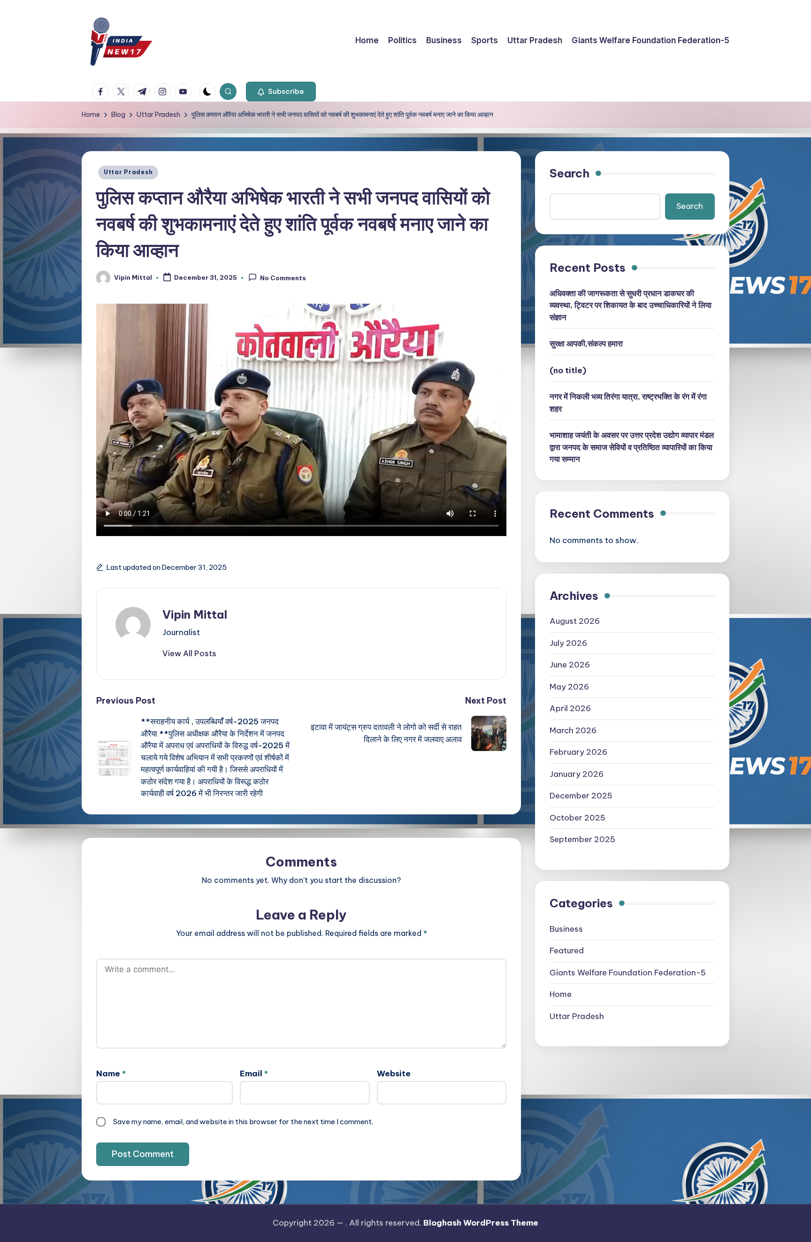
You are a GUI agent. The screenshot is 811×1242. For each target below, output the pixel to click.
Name (111, 1073)
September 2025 (582, 840)
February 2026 (578, 752)
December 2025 (581, 796)
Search (569, 173)
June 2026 (570, 665)
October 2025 (577, 818)
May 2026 (569, 687)
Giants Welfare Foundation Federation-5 (628, 972)
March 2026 (573, 730)
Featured (567, 950)
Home (561, 994)
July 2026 (568, 643)
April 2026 (570, 709)
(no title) (568, 370)
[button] (281, 91)
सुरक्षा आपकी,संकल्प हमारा (586, 344)
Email (254, 1073)
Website (394, 1073)
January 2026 (577, 774)
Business (566, 929)
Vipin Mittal (194, 614)
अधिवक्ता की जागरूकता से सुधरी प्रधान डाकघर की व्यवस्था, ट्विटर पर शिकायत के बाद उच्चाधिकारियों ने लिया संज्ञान (631, 305)
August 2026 (575, 621)
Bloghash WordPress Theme (480, 1223)
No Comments (283, 278)
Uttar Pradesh (128, 172)
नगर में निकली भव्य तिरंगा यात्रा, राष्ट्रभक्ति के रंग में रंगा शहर (628, 403)
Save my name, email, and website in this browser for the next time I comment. (243, 1121)
